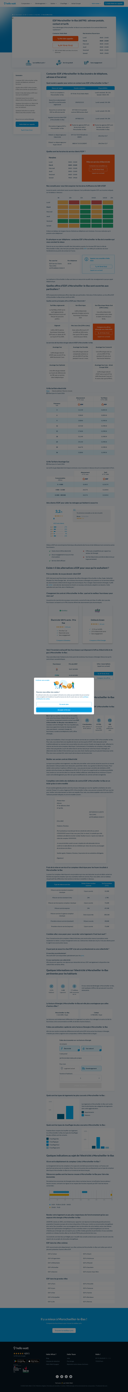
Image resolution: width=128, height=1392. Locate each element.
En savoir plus (64, 704)
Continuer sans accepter (43, 680)
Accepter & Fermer (64, 710)
